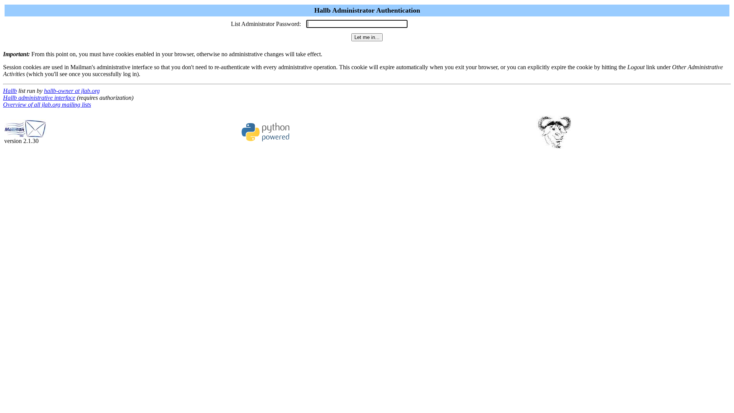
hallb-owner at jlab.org (72, 91)
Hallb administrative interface (39, 97)
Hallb (10, 91)
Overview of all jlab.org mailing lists (47, 104)
